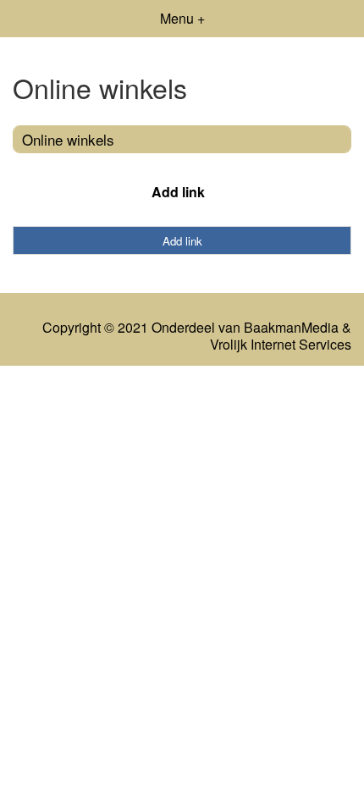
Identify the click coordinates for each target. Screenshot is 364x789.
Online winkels (68, 139)
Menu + (182, 18)
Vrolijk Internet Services (280, 344)
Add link (178, 191)
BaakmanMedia (291, 327)
